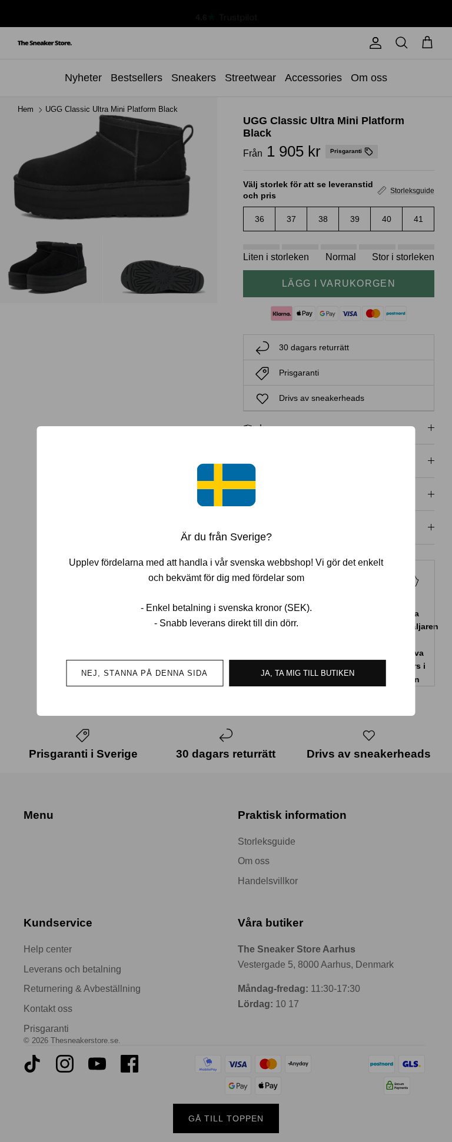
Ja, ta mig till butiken (307, 673)
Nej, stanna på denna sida (144, 673)
